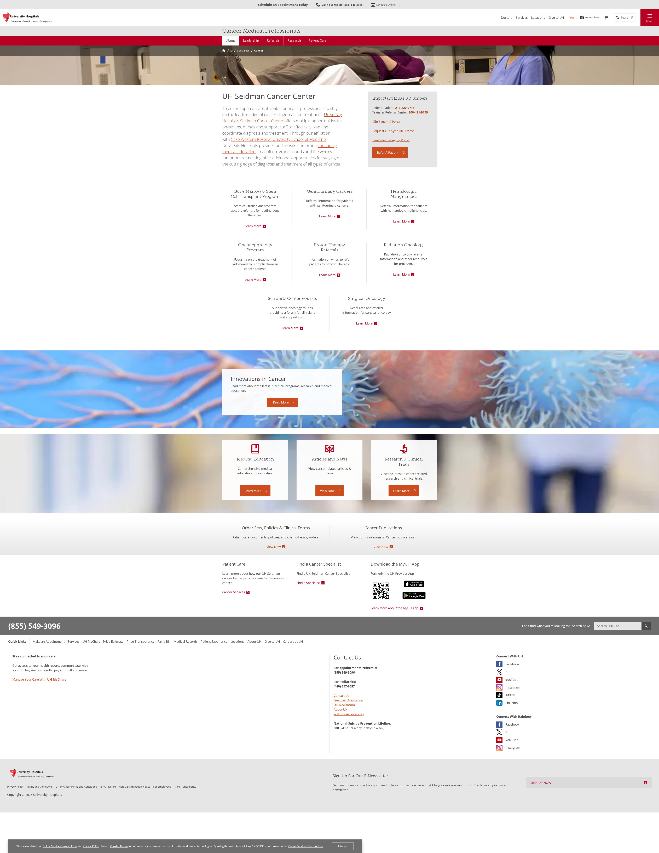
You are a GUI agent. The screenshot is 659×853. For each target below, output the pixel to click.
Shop (606, 17)
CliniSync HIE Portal (386, 122)
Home (223, 51)
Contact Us (341, 695)
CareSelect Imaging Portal (390, 140)
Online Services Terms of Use (60, 846)
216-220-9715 (404, 108)
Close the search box (638, 17)
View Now (327, 491)
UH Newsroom (344, 705)
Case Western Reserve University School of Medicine (278, 139)
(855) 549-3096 (34, 626)
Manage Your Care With (39, 679)
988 (336, 728)
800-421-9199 (418, 112)
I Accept (342, 846)
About (230, 40)
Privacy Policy (91, 846)
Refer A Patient (387, 152)
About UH (341, 709)
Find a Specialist (308, 583)
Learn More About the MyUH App (394, 608)
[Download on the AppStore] (404, 584)
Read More (281, 402)
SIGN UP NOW (540, 783)
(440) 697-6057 (344, 686)
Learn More (253, 226)
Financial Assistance (348, 700)
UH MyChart (592, 17)
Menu (649, 21)
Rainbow (571, 17)
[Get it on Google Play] (404, 595)
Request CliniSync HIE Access (393, 131)
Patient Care (317, 40)
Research (294, 40)
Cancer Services (233, 592)
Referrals (273, 40)
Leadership (251, 40)
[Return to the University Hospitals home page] (28, 17)
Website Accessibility (349, 714)
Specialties (243, 50)
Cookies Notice (119, 846)
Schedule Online (386, 4)
